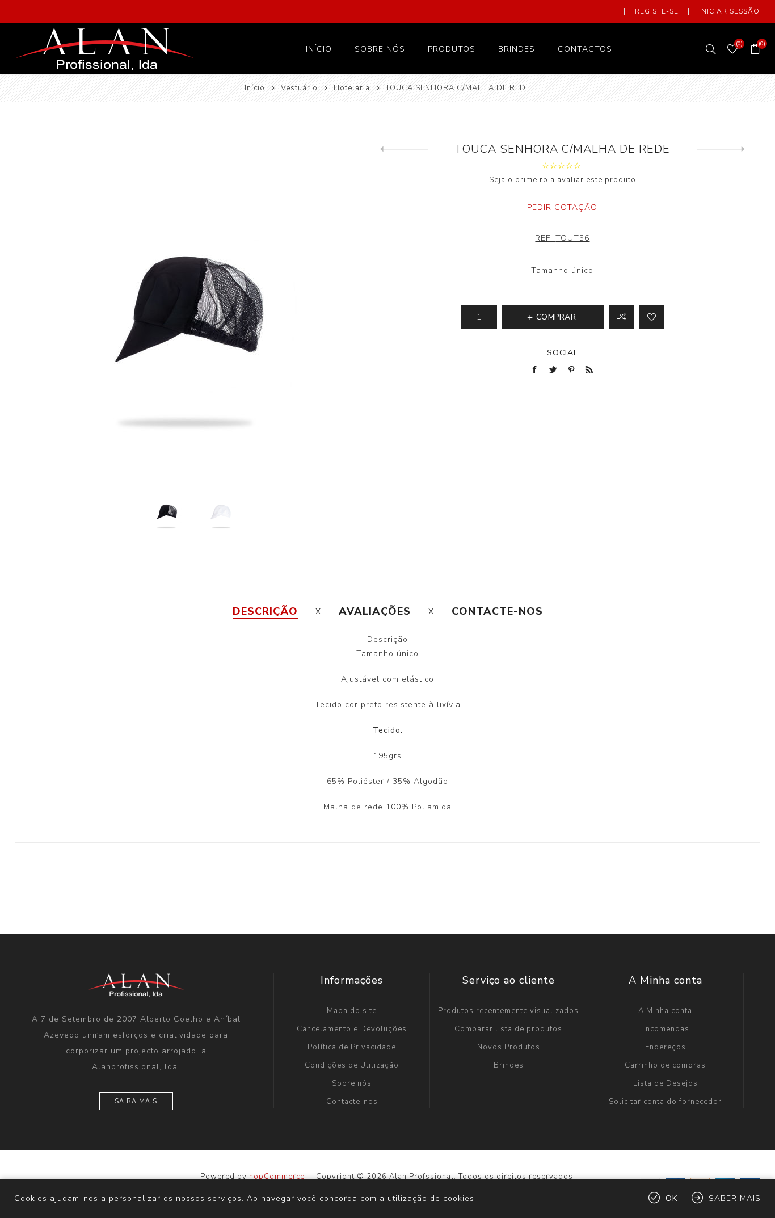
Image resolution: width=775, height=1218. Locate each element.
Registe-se (657, 11)
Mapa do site (352, 1011)
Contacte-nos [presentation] (497, 611)
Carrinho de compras (665, 1065)
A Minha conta (665, 1011)
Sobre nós (352, 1083)
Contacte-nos (352, 1102)
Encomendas (665, 1029)
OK (671, 1198)
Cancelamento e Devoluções (352, 1029)
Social (562, 352)
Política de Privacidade (352, 1047)
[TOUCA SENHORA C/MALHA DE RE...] (404, 149)
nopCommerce (277, 1176)
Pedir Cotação (562, 207)
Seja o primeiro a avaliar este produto (562, 180)
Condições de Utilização (352, 1065)
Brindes (509, 1065)
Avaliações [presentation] (375, 611)
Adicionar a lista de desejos (651, 317)
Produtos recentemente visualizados (508, 1011)
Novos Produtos (508, 1047)
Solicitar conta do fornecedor (665, 1102)
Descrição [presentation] (265, 611)
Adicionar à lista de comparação (621, 317)
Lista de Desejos (665, 1083)
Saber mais (735, 1198)
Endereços (665, 1047)
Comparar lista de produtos (508, 1029)
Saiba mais (136, 1101)
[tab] (265, 611)
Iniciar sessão (729, 11)
